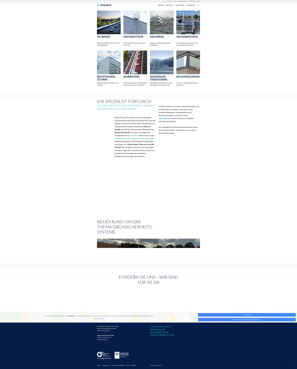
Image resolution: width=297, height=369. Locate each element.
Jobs (174, 1)
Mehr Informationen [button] (99, 318)
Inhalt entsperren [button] (247, 315)
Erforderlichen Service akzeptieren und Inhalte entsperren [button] (247, 319)
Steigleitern (135, 138)
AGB (127, 365)
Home (164, 1)
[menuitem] (165, 1)
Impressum (105, 365)
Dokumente (191, 5)
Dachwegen (145, 138)
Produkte (169, 5)
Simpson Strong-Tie (103, 330)
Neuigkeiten (179, 5)
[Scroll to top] (293, 363)
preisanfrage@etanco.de (162, 334)
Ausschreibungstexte (194, 1)
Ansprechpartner (182, 1)
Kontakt (170, 1)
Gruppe (160, 5)
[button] (198, 5)
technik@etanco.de (159, 332)
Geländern (134, 135)
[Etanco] (104, 5)
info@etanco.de (157, 329)
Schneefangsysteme (122, 138)
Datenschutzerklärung (118, 365)
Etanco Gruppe (104, 326)
